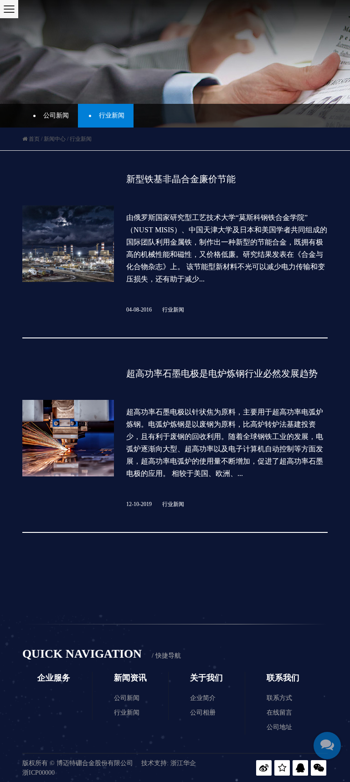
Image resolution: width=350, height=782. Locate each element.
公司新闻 (56, 115)
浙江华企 (183, 763)
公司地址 (279, 727)
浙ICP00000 (38, 772)
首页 (34, 139)
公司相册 (203, 712)
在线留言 (279, 712)
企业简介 (203, 698)
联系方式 (279, 698)
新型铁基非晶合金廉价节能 (181, 179)
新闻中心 (55, 139)
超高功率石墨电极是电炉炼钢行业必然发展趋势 (222, 373)
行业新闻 (111, 115)
